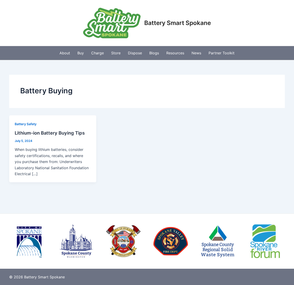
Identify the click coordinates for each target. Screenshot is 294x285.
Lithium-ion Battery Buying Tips (50, 133)
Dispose (135, 53)
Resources (175, 53)
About (64, 53)
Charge (97, 53)
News (196, 53)
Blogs (154, 53)
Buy (80, 53)
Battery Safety (26, 124)
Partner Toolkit (222, 53)
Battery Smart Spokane (177, 22)
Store (116, 53)
